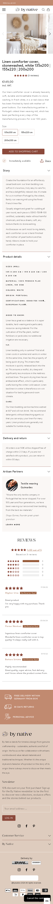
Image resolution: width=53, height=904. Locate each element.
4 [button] (23, 49)
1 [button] (14, 49)
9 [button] (38, 49)
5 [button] (26, 49)
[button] (21, 75)
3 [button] (20, 49)
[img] (14, 588)
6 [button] (29, 49)
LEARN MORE (13, 524)
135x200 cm (10, 132)
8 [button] (35, 49)
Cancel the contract (24, 878)
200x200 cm (10, 140)
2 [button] (17, 49)
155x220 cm (27, 132)
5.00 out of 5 (34, 550)
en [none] (47, 900)
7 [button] (32, 49)
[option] (28, 2)
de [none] (40, 900)
